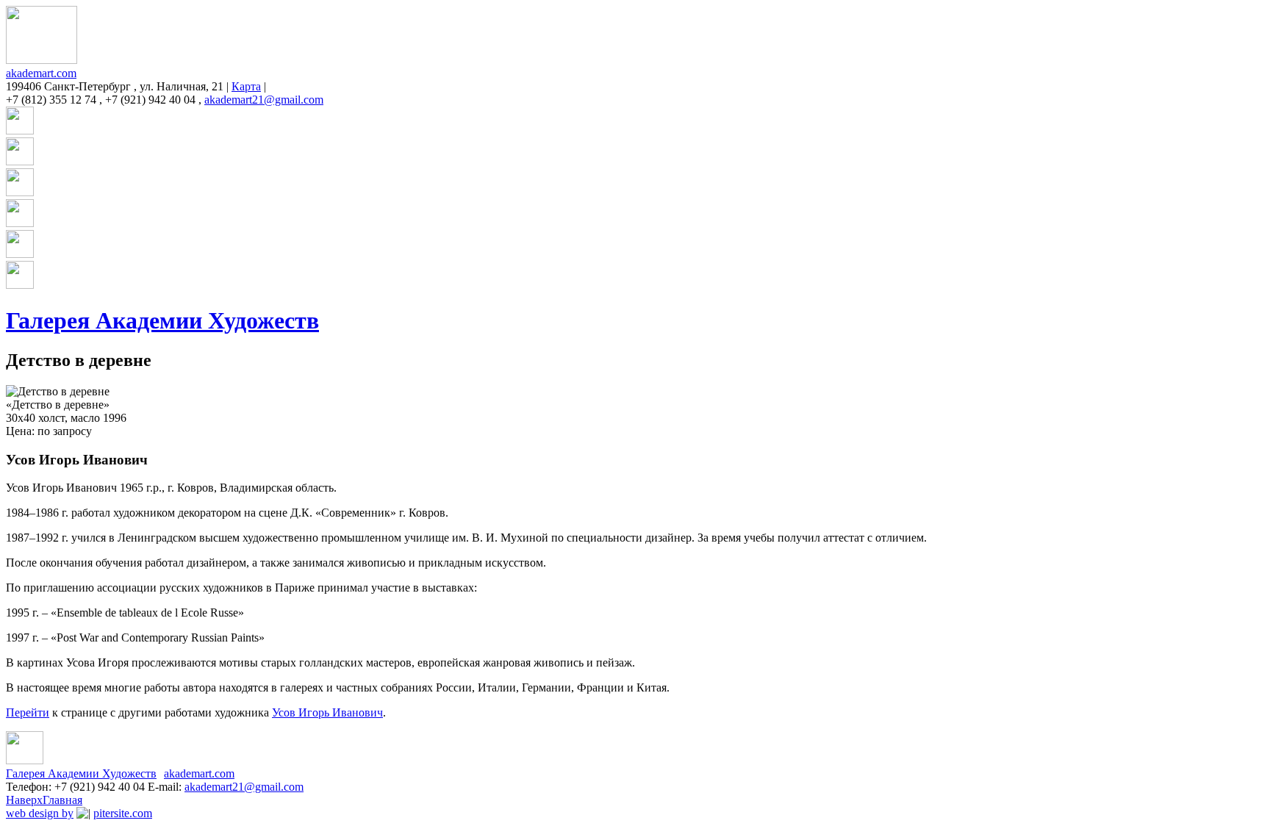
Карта (246, 86)
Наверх (24, 800)
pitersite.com (122, 813)
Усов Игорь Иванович (327, 712)
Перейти (27, 712)
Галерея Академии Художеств (162, 320)
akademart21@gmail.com (263, 99)
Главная (62, 800)
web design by (39, 813)
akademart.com (41, 73)
